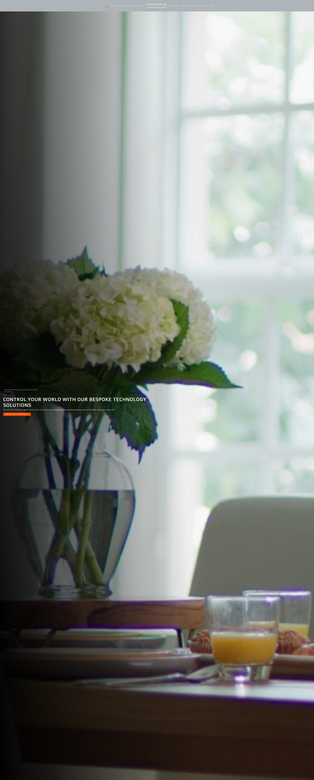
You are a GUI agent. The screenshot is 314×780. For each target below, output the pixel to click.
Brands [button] (142, 5)
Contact (205, 5)
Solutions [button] (134, 5)
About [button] (113, 5)
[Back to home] (157, 5)
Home (107, 5)
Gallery (184, 5)
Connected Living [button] (123, 5)
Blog (212, 5)
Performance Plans (194, 5)
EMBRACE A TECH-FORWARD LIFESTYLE (17, 414)
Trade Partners (174, 5)
